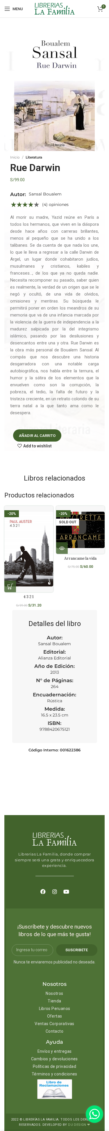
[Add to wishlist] (51, 515)
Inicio (15, 157)
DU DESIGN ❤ (79, 1125)
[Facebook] (43, 891)
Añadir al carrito (37, 435)
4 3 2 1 (29, 596)
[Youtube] (66, 891)
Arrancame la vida (80, 558)
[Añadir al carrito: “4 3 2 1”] (10, 586)
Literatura (34, 157)
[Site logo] (55, 8)
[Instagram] (54, 891)
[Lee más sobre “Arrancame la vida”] (62, 548)
